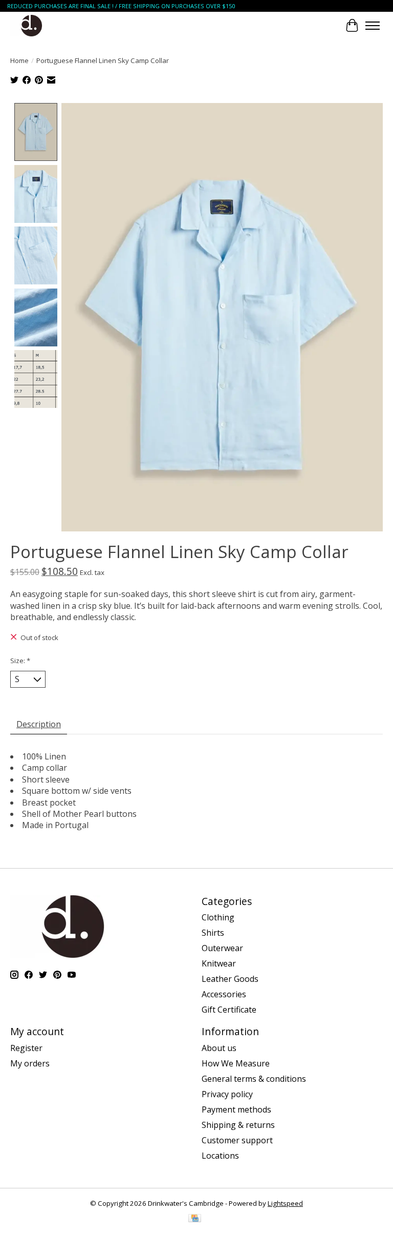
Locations (220, 1155)
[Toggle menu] (372, 25)
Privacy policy (227, 1094)
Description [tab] (38, 724)
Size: (20, 660)
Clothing (218, 917)
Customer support (237, 1140)
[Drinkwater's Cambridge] (31, 25)
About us (219, 1048)
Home (19, 60)
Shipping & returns (238, 1124)
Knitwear (219, 963)
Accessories (224, 994)
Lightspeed (285, 1203)
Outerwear (222, 948)
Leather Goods (230, 978)
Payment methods (236, 1109)
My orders (30, 1063)
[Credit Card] (194, 1219)
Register (26, 1048)
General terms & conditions (254, 1078)
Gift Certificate (229, 1009)
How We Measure (236, 1063)
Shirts (213, 932)
